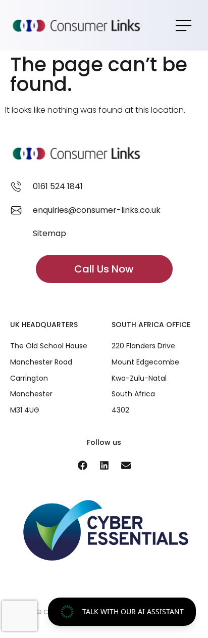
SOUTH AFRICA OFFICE (151, 325)
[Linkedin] (104, 465)
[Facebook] (82, 465)
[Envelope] (125, 465)
